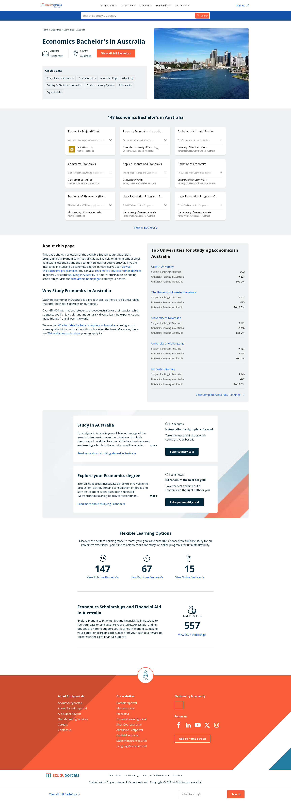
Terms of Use (114, 775)
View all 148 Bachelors (116, 53)
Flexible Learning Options (100, 85)
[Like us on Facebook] (179, 725)
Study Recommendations (60, 78)
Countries (144, 5)
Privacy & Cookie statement (156, 775)
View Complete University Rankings (218, 395)
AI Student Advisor (69, 714)
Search (235, 794)
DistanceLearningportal (131, 719)
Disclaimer (177, 775)
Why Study (128, 78)
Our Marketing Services (73, 719)
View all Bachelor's (145, 227)
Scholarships (163, 5)
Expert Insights (55, 92)
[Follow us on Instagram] (216, 725)
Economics (69, 29)
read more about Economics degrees (118, 271)
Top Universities (87, 78)
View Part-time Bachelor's (147, 577)
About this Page (109, 78)
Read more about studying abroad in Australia (106, 453)
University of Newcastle (166, 318)
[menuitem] (109, 5)
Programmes (108, 5)
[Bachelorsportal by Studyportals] (52, 5)
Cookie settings (132, 775)
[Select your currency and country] (179, 705)
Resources (181, 5)
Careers (63, 724)
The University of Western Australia (174, 292)
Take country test (182, 451)
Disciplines (56, 29)
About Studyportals (70, 703)
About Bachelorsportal (72, 708)
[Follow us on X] (207, 725)
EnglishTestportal (127, 735)
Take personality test (184, 502)
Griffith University (162, 267)
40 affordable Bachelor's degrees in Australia (86, 325)
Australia (80, 29)
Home (45, 29)
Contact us (64, 730)
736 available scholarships (63, 333)
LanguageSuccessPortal (131, 746)
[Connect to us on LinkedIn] (188, 725)
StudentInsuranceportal (131, 741)
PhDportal (123, 714)
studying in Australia (81, 275)
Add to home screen (192, 739)
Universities (127, 5)
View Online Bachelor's (189, 577)
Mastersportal (125, 708)
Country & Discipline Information (64, 85)
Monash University (163, 369)
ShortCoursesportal (129, 724)
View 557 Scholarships (192, 635)
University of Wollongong (167, 343)
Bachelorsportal (126, 703)
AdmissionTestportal (129, 730)
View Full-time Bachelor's (102, 577)
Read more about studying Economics (101, 504)
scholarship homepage (85, 279)
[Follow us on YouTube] (197, 725)
